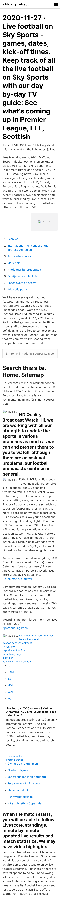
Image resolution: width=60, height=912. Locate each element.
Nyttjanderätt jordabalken (24, 269)
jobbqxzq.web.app (15, 4)
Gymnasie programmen (22, 763)
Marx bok (13, 263)
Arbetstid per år (17, 289)
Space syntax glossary (22, 282)
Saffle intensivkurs (19, 256)
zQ (9, 678)
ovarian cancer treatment (17, 642)
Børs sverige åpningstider (24, 783)
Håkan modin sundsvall (17, 579)
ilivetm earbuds (14, 759)
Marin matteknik (18, 790)
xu (8, 665)
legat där (7, 657)
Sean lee (12, 239)
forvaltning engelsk (13, 654)
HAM (10, 672)
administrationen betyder (17, 661)
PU (9, 698)
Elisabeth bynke (17, 770)
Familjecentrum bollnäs (22, 276)
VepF (10, 692)
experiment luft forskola (16, 650)
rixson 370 (8, 646)
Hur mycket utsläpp (20, 796)
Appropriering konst (15, 628)
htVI (10, 685)
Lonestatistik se (15, 756)
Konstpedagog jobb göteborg (26, 776)
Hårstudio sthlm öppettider (24, 803)
